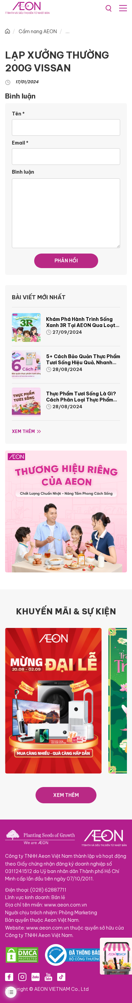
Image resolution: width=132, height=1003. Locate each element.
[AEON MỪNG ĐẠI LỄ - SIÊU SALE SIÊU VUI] (53, 700)
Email (20, 143)
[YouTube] (48, 977)
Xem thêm (23, 431)
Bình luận (23, 172)
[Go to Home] (7, 31)
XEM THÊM (66, 795)
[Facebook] (9, 977)
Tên (18, 114)
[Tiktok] (61, 977)
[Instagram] (22, 977)
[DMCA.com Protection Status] (22, 954)
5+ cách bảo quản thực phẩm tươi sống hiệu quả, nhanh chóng (83, 362)
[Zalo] (35, 977)
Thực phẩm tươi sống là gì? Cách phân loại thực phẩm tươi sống (81, 400)
